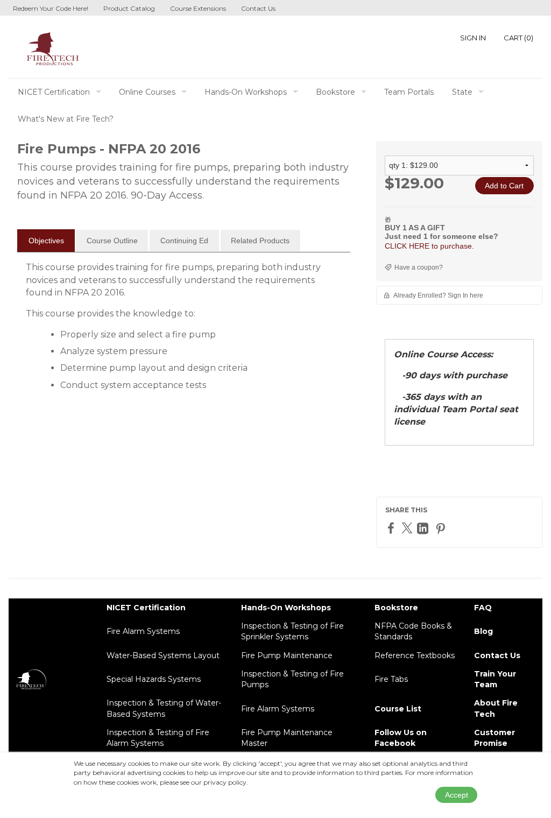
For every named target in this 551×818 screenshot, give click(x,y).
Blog (483, 631)
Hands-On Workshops (245, 92)
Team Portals (409, 92)
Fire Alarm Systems (143, 631)
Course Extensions (198, 8)
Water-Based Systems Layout (163, 655)
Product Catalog (129, 8)
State (462, 92)
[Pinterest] (442, 528)
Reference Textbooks (415, 655)
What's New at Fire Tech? (66, 119)
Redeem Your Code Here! (50, 8)
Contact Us (258, 8)
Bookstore (335, 92)
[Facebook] (392, 527)
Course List (398, 709)
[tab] (46, 240)
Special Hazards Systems (154, 679)
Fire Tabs (391, 679)
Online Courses (147, 92)
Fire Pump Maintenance (287, 655)
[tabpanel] (183, 330)
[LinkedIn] (424, 528)
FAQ (483, 607)
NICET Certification (54, 92)
